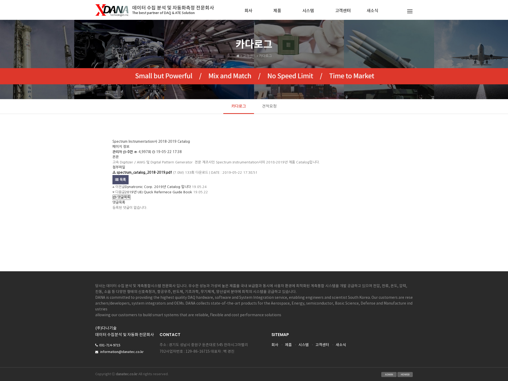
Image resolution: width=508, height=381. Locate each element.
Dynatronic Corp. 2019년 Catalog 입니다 (158, 187)
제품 (277, 10)
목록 (122, 179)
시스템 (308, 10)
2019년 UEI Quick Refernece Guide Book (158, 192)
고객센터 (343, 10)
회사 (248, 10)
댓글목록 (123, 197)
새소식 (372, 10)
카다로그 (238, 106)
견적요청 (269, 106)
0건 (129, 152)
